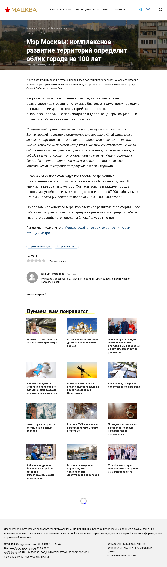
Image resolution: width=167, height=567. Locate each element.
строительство (67, 246)
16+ (13, 544)
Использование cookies (122, 555)
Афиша (53, 9)
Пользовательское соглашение (126, 544)
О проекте (119, 9)
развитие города (40, 246)
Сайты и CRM (40, 556)
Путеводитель (85, 9)
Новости (65, 9)
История (102, 9)
